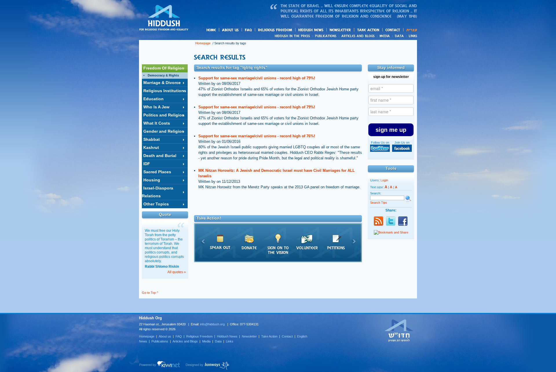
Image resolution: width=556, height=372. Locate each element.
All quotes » (176, 272)
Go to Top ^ (150, 292)
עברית (410, 30)
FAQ (248, 30)
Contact (393, 30)
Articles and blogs (369, 36)
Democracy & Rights (163, 75)
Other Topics (156, 204)
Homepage (164, 18)
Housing (151, 180)
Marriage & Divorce (162, 82)
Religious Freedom (199, 336)
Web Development (160, 366)
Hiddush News (322, 30)
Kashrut (151, 147)
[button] (391, 129)
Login (384, 180)
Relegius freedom (289, 30)
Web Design (207, 366)
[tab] (165, 68)
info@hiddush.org (212, 324)
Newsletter (340, 30)
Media (385, 36)
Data (399, 36)
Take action (377, 30)
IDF (146, 163)
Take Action (269, 336)
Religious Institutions (164, 90)
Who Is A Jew (156, 107)
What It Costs (156, 123)
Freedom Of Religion (163, 68)
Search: (375, 193)
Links (411, 36)
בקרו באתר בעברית (399, 330)
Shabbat (151, 139)
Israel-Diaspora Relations (157, 192)
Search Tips (378, 202)
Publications (326, 36)
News (293, 36)
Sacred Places (157, 171)
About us (240, 30)
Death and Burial (159, 155)
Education (153, 98)
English (302, 336)
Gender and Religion (163, 131)
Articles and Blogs (185, 341)
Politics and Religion (163, 115)
